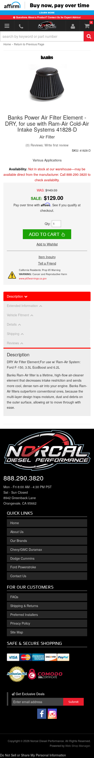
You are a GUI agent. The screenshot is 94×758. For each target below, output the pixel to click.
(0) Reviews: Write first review (47, 145)
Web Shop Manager (77, 746)
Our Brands (18, 540)
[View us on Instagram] (52, 714)
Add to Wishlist (47, 244)
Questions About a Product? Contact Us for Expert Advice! (48, 17)
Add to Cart (44, 234)
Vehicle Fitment (18, 315)
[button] (47, 36)
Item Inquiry (47, 257)
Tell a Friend (47, 263)
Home (7, 44)
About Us (17, 531)
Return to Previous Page (29, 44)
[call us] (21, 26)
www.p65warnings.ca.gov (33, 278)
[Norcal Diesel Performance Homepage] (47, 25)
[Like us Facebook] (41, 714)
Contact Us (18, 576)
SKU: (75, 150)
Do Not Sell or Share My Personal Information (33, 755)
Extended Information (22, 305)
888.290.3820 (23, 477)
